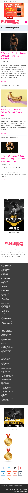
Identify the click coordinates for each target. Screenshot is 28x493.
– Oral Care (3, 285)
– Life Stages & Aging (5, 269)
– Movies (3, 360)
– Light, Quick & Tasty (6, 387)
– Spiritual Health (4, 273)
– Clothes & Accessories (6, 279)
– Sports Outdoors (5, 298)
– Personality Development (7, 375)
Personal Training (5, 184)
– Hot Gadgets (4, 319)
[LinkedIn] (8, 1)
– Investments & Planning (6, 321)
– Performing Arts (5, 363)
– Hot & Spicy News (5, 358)
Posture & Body (5, 85)
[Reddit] (10, 1)
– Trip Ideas (3, 300)
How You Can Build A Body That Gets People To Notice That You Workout (13, 158)
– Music (2, 362)
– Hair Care (3, 282)
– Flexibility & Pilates (5, 307)
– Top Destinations (5, 299)
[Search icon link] (26, 1)
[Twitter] (3, 1)
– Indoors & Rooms (5, 399)
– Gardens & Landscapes (6, 396)
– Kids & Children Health (6, 334)
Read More (3, 81)
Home (7, 489)
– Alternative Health (5, 266)
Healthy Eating (4, 137)
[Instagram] (4, 1)
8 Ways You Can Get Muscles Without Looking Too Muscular (13, 56)
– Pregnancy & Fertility (6, 339)
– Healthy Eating (4, 384)
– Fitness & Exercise (5, 306)
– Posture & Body (5, 311)
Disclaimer (24, 489)
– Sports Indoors (4, 297)
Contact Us (18, 489)
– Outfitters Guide (5, 293)
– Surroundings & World (6, 379)
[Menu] (26, 22)
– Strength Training (5, 312)
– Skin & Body (4, 286)
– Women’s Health (5, 271)
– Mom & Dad (4, 335)
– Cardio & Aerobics (5, 305)
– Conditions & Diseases (6, 267)
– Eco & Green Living (5, 371)
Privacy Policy (23, 491)
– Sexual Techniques (5, 351)
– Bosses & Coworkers (6, 330)
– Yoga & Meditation (5, 274)
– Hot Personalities (5, 359)
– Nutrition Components (6, 388)
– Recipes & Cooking (5, 389)
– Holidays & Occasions (6, 386)
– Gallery (3, 395)
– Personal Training (5, 310)
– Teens (3, 340)
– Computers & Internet (6, 318)
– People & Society (5, 374)
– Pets (2, 338)
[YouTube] (15, 473)
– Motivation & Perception (6, 372)
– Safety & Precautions (6, 295)
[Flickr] (15, 1)
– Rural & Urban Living (6, 376)
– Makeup (3, 283)
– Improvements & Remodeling (7, 398)
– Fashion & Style (5, 281)
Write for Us (16, 491)
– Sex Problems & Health (6, 350)
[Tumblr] (13, 1)
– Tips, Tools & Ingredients (7, 391)
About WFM (12, 489)
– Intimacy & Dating (5, 346)
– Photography (4, 294)
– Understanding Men (5, 352)
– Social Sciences (5, 377)
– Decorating (4, 394)
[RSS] (9, 479)
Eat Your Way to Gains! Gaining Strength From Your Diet (13, 112)
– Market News (4, 322)
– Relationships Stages (6, 348)
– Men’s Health (4, 270)
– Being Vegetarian (5, 383)
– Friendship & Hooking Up (7, 347)
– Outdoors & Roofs (5, 400)
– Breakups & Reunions (6, 344)
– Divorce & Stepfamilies (6, 331)
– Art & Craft (4, 370)
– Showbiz (3, 364)
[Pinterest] (6, 1)
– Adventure (3, 291)
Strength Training (14, 85)
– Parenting (3, 336)
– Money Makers (4, 324)
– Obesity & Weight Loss (6, 309)
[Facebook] (1, 1)
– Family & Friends (5, 332)
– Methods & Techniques (6, 323)
